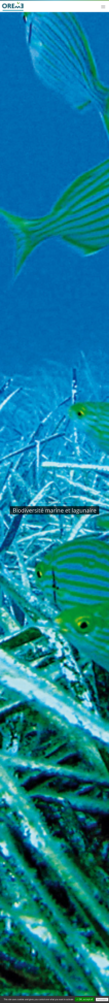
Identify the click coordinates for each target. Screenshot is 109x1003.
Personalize (102, 999)
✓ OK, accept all (84, 999)
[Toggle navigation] (103, 6)
